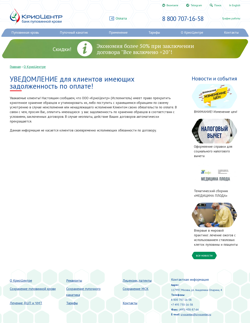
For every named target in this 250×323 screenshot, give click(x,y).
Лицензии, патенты (137, 280)
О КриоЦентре (35, 67)
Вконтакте (172, 5)
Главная (15, 67)
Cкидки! (62, 49)
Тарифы (72, 303)
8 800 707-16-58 (183, 18)
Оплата (121, 18)
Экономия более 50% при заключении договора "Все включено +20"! (145, 49)
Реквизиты (74, 280)
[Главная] (36, 16)
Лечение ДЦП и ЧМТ (26, 303)
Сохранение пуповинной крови (33, 288)
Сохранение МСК (135, 288)
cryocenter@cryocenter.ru (196, 314)
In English (234, 5)
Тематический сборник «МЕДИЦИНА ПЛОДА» (211, 193)
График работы (231, 18)
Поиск (217, 5)
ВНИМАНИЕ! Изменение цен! (215, 112)
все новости (204, 255)
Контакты (130, 303)
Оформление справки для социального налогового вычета (213, 151)
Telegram (196, 5)
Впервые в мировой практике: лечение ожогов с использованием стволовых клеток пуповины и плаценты (216, 237)
